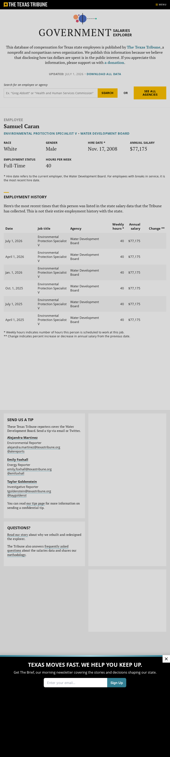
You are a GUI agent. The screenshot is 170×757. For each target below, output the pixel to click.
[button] (85, 378)
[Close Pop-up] (166, 659)
